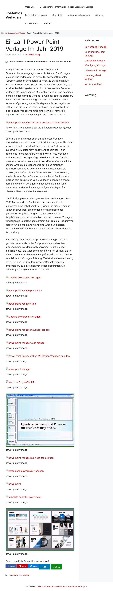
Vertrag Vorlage (93, 84)
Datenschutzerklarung (36, 15)
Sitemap (99, 15)
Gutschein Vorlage (95, 60)
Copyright (57, 15)
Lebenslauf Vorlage (95, 70)
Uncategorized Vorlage (16, 33)
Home (3, 33)
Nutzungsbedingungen (79, 15)
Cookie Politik (32, 23)
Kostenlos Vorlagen (14, 15)
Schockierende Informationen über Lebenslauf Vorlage (66, 7)
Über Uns (29, 7)
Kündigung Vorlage (95, 65)
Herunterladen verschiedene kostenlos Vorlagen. (63, 586)
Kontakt (48, 23)
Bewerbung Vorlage (95, 47)
